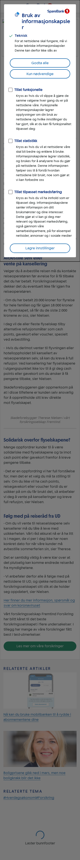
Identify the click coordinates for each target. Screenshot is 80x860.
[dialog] (40, 131)
